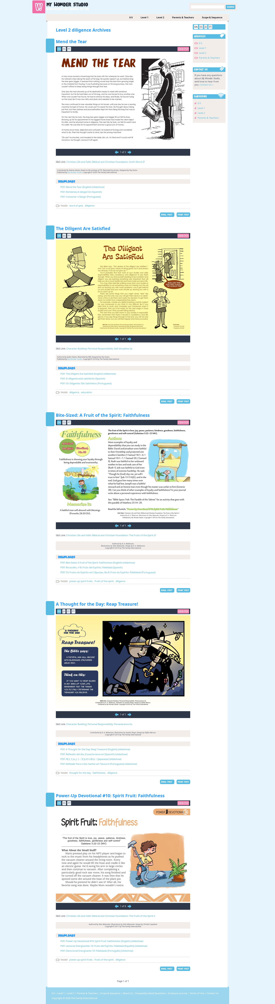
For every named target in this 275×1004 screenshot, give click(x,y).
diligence (90, 205)
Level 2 (160, 17)
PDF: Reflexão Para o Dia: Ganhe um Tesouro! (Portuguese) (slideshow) (98, 764)
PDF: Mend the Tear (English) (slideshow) (82, 187)
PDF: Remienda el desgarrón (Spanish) (81, 191)
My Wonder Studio (74, 172)
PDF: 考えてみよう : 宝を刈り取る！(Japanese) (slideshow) (90, 759)
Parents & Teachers (183, 17)
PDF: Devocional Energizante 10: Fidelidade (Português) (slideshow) (96, 950)
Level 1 (144, 17)
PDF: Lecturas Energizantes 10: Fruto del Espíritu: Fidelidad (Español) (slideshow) (103, 946)
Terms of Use (197, 993)
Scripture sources (178, 993)
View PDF (183, 49)
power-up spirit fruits (81, 581)
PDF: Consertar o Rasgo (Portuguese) (80, 196)
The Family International (84, 998)
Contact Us (212, 993)
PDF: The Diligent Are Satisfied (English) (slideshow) (88, 373)
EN (196, 26)
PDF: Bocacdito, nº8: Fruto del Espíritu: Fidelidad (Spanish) (91, 567)
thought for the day (80, 772)
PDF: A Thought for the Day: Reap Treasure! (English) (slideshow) (95, 749)
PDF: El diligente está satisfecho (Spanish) (82, 378)
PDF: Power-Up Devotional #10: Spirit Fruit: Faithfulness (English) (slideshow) (101, 941)
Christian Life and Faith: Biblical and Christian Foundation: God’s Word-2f (105, 161)
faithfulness (99, 772)
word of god (76, 205)
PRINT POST (183, 215)
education (86, 392)
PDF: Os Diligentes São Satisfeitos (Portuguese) (86, 383)
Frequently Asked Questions (150, 993)
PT (210, 26)
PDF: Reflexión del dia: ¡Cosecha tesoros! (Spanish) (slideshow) (93, 754)
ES (201, 26)
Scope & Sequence (212, 17)
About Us (128, 993)
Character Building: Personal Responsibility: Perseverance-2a (99, 724)
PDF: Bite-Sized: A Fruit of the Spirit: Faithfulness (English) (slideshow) (97, 562)
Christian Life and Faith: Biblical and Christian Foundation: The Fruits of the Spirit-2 (110, 915)
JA (206, 26)
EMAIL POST (167, 215)
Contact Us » (206, 84)
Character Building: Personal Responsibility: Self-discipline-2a (99, 348)
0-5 (131, 17)
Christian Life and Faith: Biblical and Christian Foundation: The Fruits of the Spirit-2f (111, 535)
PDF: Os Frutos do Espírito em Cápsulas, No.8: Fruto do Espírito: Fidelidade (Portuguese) (108, 572)
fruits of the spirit (104, 581)
